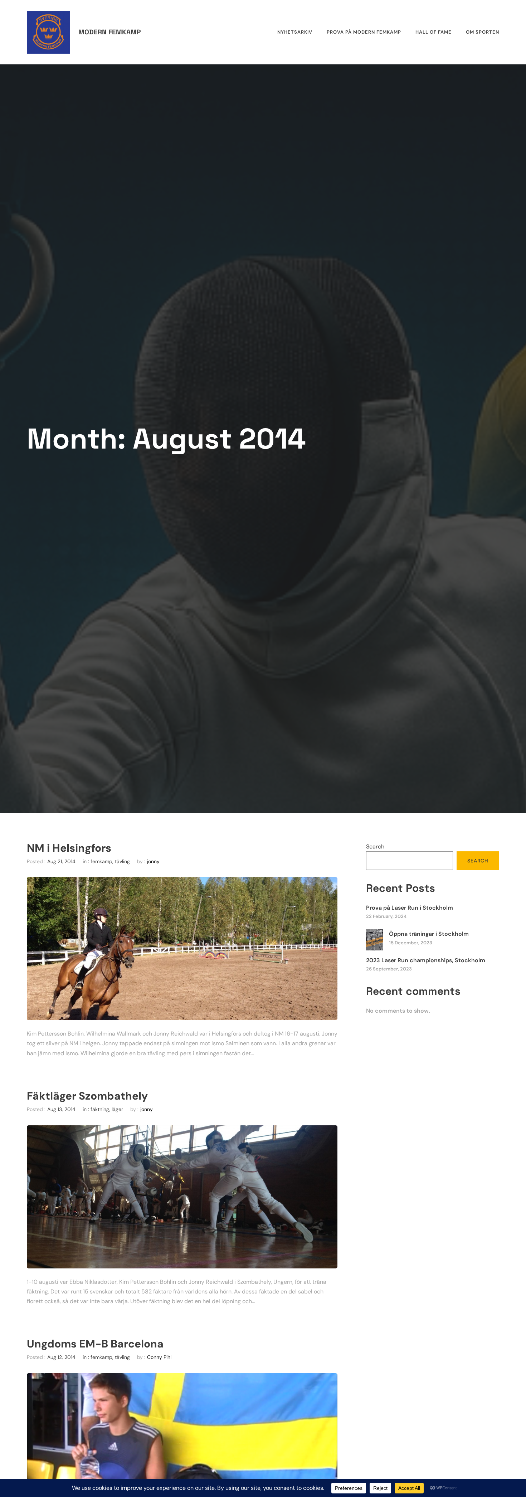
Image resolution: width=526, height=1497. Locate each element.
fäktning (100, 1109)
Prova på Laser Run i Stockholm (409, 907)
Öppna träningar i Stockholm (429, 934)
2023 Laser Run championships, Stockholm (425, 960)
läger (117, 1109)
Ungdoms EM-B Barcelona (95, 1343)
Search (375, 846)
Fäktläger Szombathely (87, 1096)
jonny (153, 861)
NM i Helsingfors (69, 848)
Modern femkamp (109, 32)
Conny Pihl (159, 1357)
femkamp (101, 861)
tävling (122, 861)
